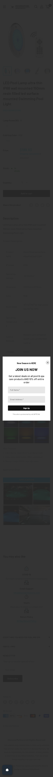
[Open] (7, 770)
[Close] (48, 362)
